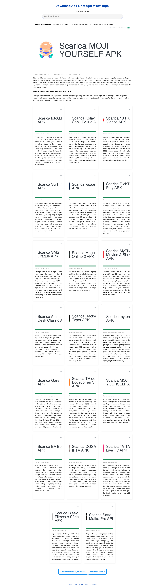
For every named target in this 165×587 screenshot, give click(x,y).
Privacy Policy (84, 584)
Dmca (70, 584)
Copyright (93, 584)
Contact (76, 584)
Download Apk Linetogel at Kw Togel (82, 6)
